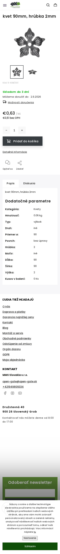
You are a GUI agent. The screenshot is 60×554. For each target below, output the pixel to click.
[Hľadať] (48, 5)
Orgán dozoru (11, 349)
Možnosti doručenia (21, 102)
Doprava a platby (14, 312)
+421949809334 (13, 387)
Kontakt (7, 322)
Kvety (37, 209)
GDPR (6, 354)
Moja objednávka (13, 360)
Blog (5, 328)
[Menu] (5, 5)
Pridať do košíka (25, 141)
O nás (6, 306)
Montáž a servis (12, 333)
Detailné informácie (15, 152)
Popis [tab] (11, 183)
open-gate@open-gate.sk (19, 381)
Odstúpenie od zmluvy (17, 344)
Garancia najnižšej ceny (18, 317)
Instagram (12, 393)
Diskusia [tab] (29, 183)
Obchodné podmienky (16, 338)
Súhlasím (30, 546)
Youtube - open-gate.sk (20, 393)
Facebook (5, 393)
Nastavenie (30, 538)
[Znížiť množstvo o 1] (6, 130)
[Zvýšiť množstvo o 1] (22, 130)
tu (35, 532)
